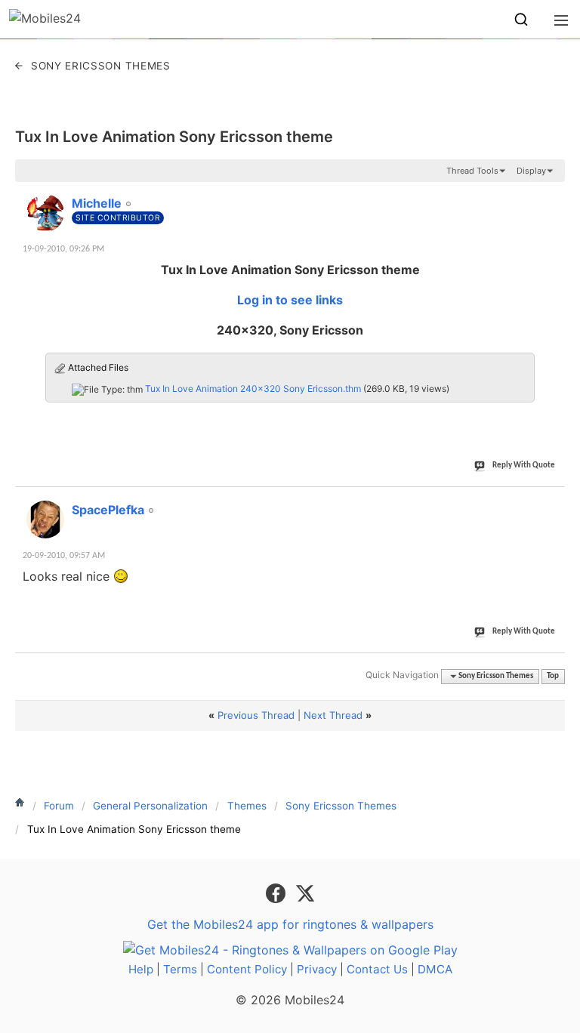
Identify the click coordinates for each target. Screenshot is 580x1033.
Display (531, 170)
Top (553, 676)
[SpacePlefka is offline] (45, 519)
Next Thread (333, 715)
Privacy (317, 969)
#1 (552, 194)
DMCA (435, 969)
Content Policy (247, 969)
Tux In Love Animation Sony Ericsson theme (174, 137)
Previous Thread (256, 715)
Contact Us (377, 969)
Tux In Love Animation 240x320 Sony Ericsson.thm (253, 388)
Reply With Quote (523, 465)
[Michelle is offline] (45, 213)
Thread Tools (472, 170)
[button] (521, 19)
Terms (180, 969)
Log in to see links (290, 299)
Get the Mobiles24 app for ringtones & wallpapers (290, 924)
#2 (552, 501)
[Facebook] (277, 891)
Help (140, 969)
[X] (305, 891)
